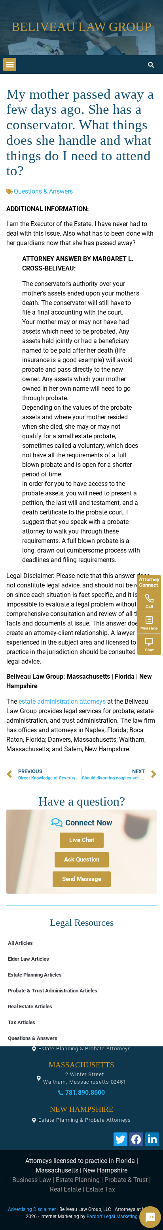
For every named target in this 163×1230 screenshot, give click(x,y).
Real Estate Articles (30, 1006)
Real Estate (65, 1189)
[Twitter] (120, 1139)
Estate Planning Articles (35, 975)
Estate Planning (78, 1180)
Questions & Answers (43, 191)
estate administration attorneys (62, 701)
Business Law (31, 1180)
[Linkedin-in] (152, 1139)
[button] (9, 64)
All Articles (20, 943)
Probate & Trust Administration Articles (52, 991)
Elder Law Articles (28, 959)
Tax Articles (21, 1022)
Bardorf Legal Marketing (112, 1216)
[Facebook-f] (136, 1139)
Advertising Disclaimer (32, 1209)
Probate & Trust (126, 1180)
